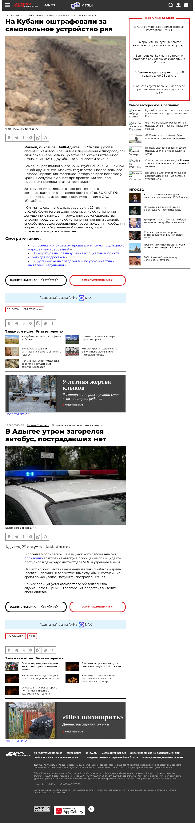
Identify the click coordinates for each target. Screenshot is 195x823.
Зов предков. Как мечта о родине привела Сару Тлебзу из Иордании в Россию (159, 59)
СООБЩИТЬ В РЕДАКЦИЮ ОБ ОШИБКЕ (163, 757)
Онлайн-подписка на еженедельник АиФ (155, 753)
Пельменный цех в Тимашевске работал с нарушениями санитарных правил (40, 363)
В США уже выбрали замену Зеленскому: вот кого (160, 258)
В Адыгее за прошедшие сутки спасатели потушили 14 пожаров (101, 665)
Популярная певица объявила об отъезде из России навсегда (162, 208)
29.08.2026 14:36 (14, 425)
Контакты (91, 753)
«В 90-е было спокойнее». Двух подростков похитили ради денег (165, 137)
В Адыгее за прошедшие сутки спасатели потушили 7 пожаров (41, 677)
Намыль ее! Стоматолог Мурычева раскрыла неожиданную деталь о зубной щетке (165, 175)
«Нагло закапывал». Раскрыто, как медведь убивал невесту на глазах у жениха (166, 125)
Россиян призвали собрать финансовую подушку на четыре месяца (163, 235)
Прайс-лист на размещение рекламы (56, 757)
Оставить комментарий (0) (97, 280)
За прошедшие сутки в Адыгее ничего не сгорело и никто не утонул (159, 43)
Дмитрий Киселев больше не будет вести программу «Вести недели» (165, 221)
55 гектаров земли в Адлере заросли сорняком (98, 338)
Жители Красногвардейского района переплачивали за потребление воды (99, 351)
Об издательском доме (48, 753)
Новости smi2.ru (18, 414)
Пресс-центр (73, 753)
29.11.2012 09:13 (13, 15)
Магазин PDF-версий (113, 753)
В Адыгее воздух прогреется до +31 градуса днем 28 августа (159, 74)
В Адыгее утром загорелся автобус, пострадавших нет (159, 28)
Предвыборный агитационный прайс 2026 (112, 757)
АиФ (35, 527)
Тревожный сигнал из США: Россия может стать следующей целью (165, 246)
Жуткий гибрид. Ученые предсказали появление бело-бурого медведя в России (167, 113)
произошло (34, 558)
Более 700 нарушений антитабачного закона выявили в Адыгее (41, 351)
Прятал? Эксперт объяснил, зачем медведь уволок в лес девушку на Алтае (165, 150)
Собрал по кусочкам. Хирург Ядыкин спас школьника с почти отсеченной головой (167, 163)
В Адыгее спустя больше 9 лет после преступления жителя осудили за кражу (159, 89)
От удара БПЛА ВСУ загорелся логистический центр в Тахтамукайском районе (40, 690)
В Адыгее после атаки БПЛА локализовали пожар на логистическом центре (99, 678)
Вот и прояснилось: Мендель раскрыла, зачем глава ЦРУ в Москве (166, 196)
